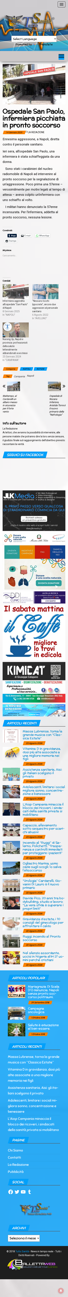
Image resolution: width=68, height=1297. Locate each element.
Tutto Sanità (22, 1251)
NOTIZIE (40, 369)
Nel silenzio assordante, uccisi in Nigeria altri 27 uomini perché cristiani (43, 956)
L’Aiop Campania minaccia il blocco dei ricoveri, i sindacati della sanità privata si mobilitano (43, 809)
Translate (45, 44)
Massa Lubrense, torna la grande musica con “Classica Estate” (42, 734)
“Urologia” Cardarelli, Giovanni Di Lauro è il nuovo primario (42, 884)
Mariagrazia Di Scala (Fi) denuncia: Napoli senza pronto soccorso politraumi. (43, 991)
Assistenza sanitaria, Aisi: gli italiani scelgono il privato (42, 773)
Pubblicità (16, 1172)
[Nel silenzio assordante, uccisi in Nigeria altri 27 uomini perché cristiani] (11, 958)
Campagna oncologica (36, 1010)
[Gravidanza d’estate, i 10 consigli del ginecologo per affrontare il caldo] (11, 924)
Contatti (14, 1157)
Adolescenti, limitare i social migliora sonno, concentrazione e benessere (44, 790)
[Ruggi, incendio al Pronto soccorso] (11, 941)
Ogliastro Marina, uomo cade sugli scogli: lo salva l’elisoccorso (42, 866)
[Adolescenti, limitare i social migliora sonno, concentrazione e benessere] (11, 791)
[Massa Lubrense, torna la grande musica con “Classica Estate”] (11, 736)
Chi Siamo (15, 1150)
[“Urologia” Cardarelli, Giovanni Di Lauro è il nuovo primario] (11, 885)
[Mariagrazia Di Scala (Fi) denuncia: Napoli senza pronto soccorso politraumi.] (16, 991)
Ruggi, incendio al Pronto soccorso (42, 938)
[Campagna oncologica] (16, 1013)
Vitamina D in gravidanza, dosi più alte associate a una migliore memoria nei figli (42, 753)
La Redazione (36, 132)
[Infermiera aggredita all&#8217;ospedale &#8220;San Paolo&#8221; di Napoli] (16, 291)
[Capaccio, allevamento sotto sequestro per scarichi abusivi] (11, 830)
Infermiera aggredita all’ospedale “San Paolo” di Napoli (15, 304)
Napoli (30, 375)
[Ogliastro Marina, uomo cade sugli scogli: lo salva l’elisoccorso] (11, 868)
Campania (19, 376)
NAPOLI (26, 369)
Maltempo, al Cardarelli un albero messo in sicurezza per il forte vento (10, 404)
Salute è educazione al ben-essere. (43, 1027)
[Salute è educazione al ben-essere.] (16, 1029)
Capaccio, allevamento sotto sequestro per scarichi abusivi (44, 828)
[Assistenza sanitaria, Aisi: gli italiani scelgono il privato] (11, 774)
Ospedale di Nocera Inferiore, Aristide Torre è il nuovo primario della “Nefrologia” (57, 405)
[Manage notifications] (61, 1291)
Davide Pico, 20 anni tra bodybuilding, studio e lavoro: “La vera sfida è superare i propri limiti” (44, 903)
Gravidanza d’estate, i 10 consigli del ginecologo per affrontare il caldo (43, 922)
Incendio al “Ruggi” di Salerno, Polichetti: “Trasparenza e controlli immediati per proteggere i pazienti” (42, 847)
